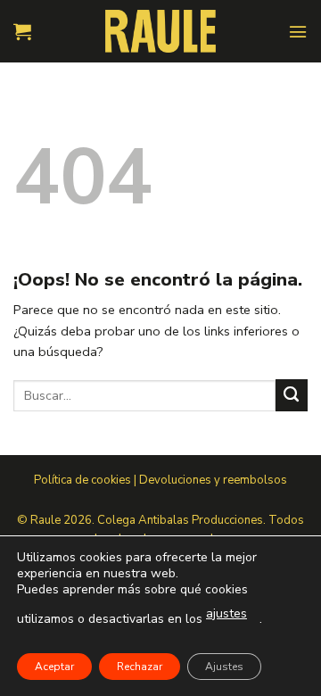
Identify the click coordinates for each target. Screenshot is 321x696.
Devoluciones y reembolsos (213, 480)
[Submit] (292, 395)
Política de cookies (82, 480)
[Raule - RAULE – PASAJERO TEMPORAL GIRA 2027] (160, 31)
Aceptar (54, 666)
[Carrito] (22, 31)
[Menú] (298, 32)
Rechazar (139, 666)
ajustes (226, 613)
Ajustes (224, 666)
